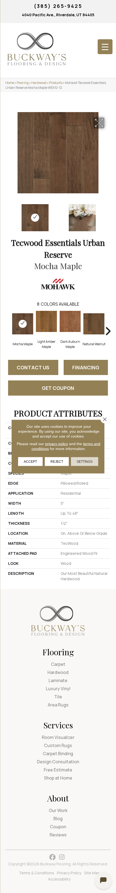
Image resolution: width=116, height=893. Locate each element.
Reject (56, 462)
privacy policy (56, 444)
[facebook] (52, 857)
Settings (85, 462)
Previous (8, 215)
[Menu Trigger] (105, 46)
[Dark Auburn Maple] (70, 321)
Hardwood (38, 82)
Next (108, 215)
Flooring (23, 82)
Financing (85, 367)
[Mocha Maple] (23, 324)
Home (9, 82)
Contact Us (33, 367)
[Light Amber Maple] (46, 321)
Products (55, 82)
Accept (30, 462)
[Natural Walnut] (94, 324)
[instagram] (62, 857)
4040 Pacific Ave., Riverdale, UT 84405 (58, 14)
